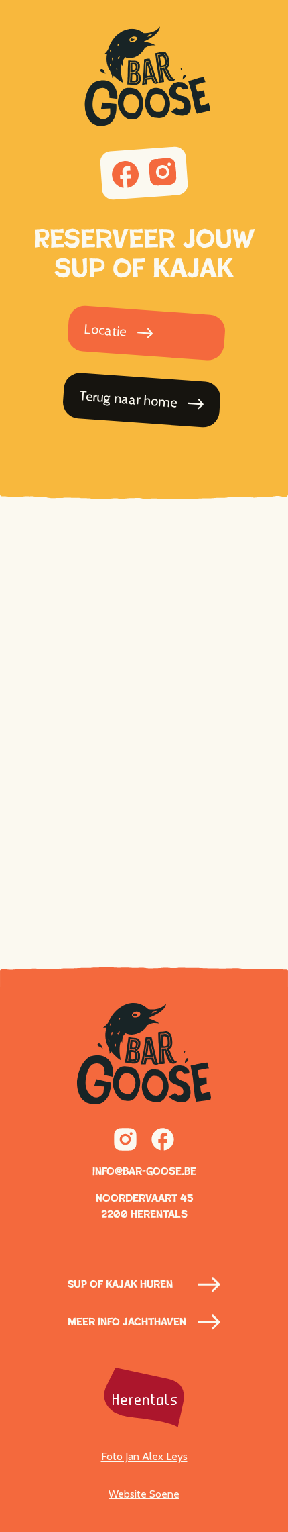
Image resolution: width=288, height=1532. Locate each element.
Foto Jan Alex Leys (144, 1456)
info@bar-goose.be (144, 1171)
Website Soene (144, 1494)
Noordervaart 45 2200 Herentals (144, 1206)
